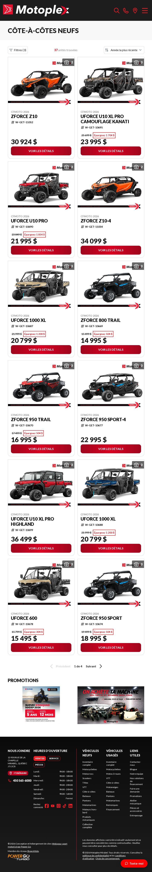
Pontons (86, 800)
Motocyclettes (89, 769)
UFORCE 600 (24, 618)
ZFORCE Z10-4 (96, 220)
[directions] (135, 10)
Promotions (136, 796)
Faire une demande (135, 790)
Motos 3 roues (113, 773)
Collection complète (87, 826)
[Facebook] (46, 806)
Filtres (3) (20, 50)
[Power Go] (42, 857)
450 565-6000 (22, 780)
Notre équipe (136, 773)
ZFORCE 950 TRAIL (31, 419)
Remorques (112, 805)
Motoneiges (112, 787)
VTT (84, 787)
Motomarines (89, 805)
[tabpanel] (53, 785)
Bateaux (86, 796)
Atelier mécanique (135, 802)
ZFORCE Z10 (24, 116)
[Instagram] (58, 806)
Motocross (87, 773)
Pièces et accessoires (136, 809)
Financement (113, 809)
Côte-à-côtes (88, 791)
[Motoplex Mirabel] (36, 10)
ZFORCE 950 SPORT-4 (103, 419)
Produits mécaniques (88, 818)
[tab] (40, 758)
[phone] (125, 10)
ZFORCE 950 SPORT (101, 618)
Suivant (91, 666)
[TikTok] (64, 806)
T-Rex (85, 782)
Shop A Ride (33, 851)
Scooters (86, 778)
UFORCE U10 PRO (29, 220)
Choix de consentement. (107, 858)
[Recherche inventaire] (116, 10)
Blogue (133, 769)
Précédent (63, 666)
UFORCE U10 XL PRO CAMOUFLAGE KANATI (105, 119)
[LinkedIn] (70, 806)
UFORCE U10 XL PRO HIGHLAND (32, 521)
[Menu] (145, 10)
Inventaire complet (87, 763)
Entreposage (136, 815)
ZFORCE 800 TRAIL (100, 320)
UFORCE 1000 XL (28, 320)
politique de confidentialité (95, 855)
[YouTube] (52, 806)
